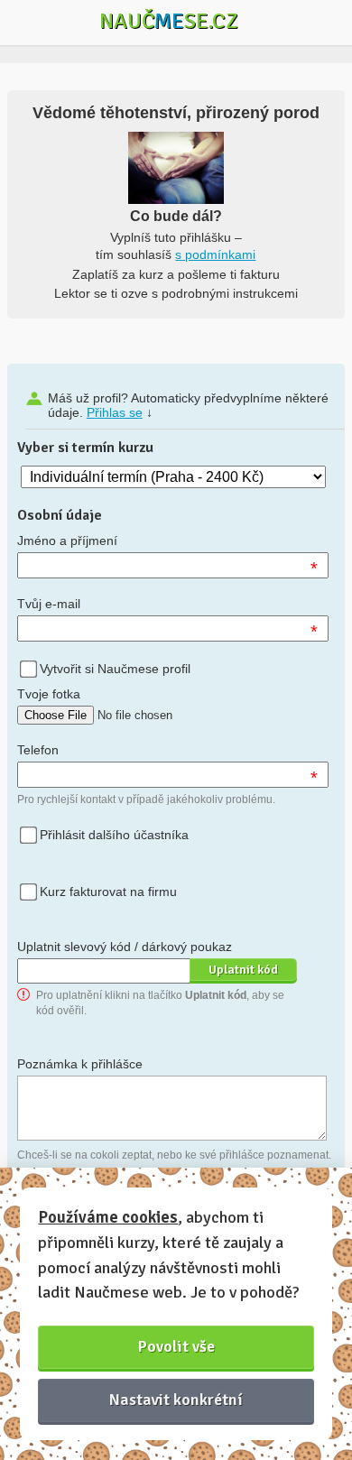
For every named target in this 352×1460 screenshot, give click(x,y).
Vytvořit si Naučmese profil (115, 668)
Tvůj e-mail (48, 603)
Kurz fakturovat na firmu (108, 891)
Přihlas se (115, 412)
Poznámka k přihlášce (80, 1064)
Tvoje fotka (48, 694)
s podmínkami (215, 254)
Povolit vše (176, 1346)
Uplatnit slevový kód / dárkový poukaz (124, 946)
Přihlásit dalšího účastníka (114, 834)
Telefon (38, 750)
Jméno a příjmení (67, 540)
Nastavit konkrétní (176, 1399)
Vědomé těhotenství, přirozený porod (176, 113)
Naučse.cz (168, 20)
